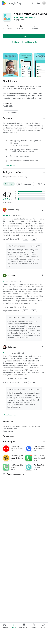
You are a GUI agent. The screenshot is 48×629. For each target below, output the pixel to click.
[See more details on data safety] (10, 165)
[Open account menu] (44, 3)
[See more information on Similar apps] (44, 441)
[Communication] (11, 112)
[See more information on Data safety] (44, 118)
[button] (24, 28)
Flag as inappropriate (13, 474)
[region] (24, 27)
